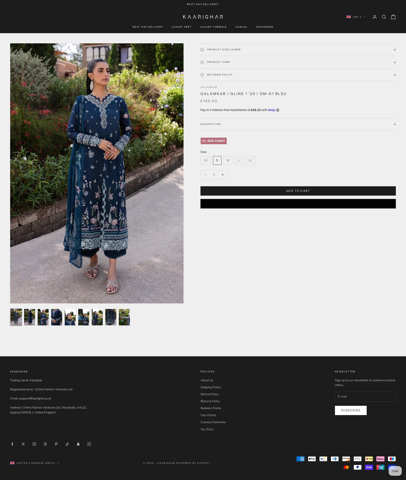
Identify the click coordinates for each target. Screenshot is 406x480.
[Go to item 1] (16, 317)
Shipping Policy (211, 387)
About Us (207, 380)
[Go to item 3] (43, 317)
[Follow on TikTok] (67, 444)
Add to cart (298, 190)
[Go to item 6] (84, 317)
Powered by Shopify (193, 463)
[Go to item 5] (70, 317)
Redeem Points (211, 408)
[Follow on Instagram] (34, 444)
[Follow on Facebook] (12, 444)
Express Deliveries (213, 422)
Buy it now (298, 203)
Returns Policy (210, 401)
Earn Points (208, 415)
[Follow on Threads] (45, 444)
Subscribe (351, 410)
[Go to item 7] (97, 317)
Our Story (207, 429)
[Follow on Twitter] (23, 444)
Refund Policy (210, 394)
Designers (264, 27)
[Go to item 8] (111, 317)
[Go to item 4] (57, 317)
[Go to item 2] (30, 317)
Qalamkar (208, 87)
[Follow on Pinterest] (56, 444)
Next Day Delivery (148, 27)
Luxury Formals (213, 27)
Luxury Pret (182, 27)
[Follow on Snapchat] (78, 444)
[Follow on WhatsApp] (89, 444)
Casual (242, 27)
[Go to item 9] (124, 317)
